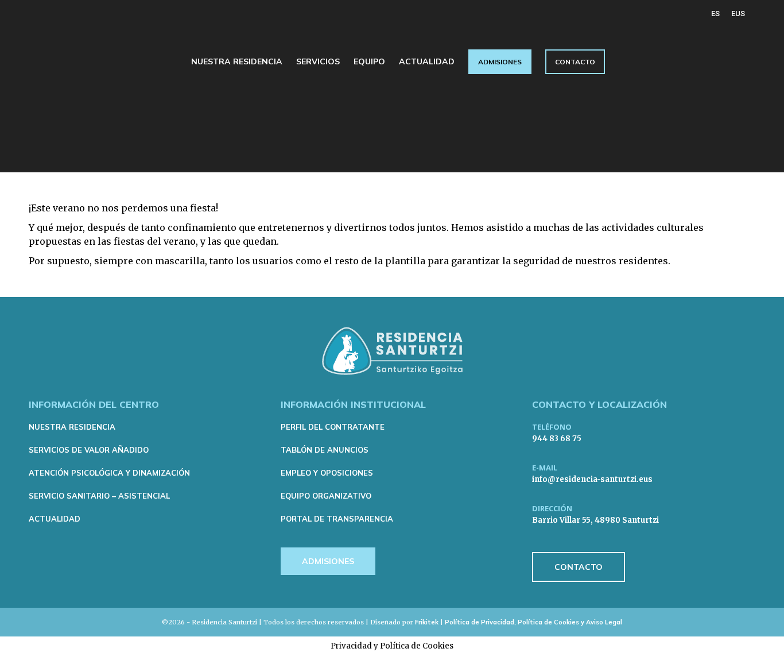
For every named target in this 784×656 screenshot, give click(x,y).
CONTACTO (578, 567)
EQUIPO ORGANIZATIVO (326, 495)
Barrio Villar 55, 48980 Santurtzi (595, 520)
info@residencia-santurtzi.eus (592, 479)
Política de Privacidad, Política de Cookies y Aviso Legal (533, 622)
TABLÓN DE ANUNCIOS (324, 449)
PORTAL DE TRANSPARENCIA (337, 518)
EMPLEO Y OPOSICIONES (327, 472)
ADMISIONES (328, 561)
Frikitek (426, 622)
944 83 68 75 (556, 438)
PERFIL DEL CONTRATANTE (333, 426)
